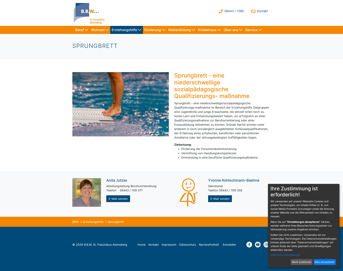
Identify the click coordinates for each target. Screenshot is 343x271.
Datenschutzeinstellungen (285, 254)
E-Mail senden (118, 198)
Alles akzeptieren (325, 262)
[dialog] (303, 225)
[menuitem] (82, 30)
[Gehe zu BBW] (90, 13)
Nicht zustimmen (301, 262)
